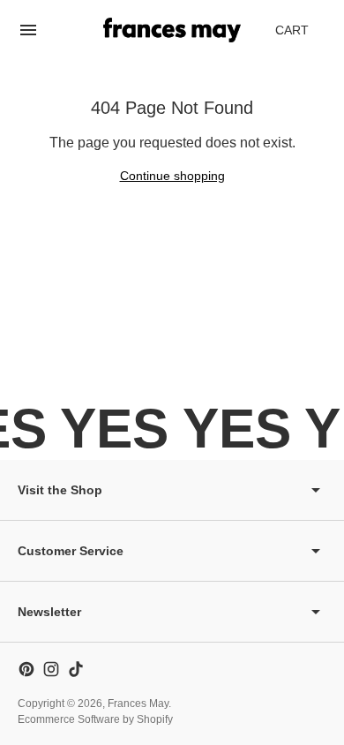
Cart (301, 35)
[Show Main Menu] (28, 30)
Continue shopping (172, 176)
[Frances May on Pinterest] (26, 669)
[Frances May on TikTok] (76, 669)
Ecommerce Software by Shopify (95, 719)
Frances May (138, 703)
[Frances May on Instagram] (51, 669)
